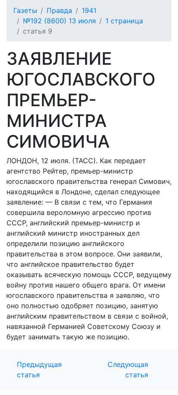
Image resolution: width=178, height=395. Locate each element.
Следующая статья (128, 369)
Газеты (25, 10)
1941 (89, 10)
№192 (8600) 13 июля (59, 20)
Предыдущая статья (39, 369)
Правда (59, 10)
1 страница (124, 20)
